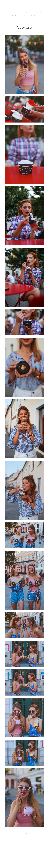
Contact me (34, 15)
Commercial (38, 13)
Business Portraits (16, 15)
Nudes (26, 15)
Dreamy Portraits (9, 13)
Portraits (20, 13)
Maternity (28, 13)
